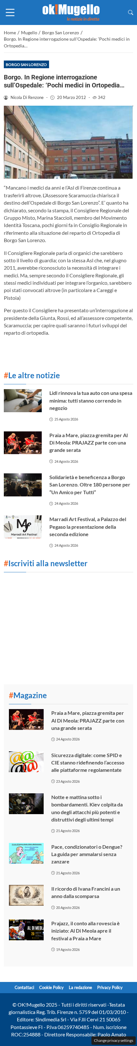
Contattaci (24, 987)
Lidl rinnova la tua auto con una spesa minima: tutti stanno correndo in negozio (90, 400)
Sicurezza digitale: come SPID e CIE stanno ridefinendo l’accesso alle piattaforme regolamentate (87, 762)
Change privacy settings (113, 1040)
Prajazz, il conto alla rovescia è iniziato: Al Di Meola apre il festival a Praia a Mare (85, 930)
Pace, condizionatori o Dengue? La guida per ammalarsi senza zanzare (86, 854)
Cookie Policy (51, 987)
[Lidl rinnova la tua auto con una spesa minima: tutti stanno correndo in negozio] (23, 400)
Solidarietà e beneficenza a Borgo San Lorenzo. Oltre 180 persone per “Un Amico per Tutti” (89, 484)
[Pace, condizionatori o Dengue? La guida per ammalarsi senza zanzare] (26, 853)
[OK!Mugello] (71, 12)
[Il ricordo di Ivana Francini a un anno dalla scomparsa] (26, 895)
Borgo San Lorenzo (26, 64)
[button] (130, 12)
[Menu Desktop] (10, 12)
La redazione (80, 987)
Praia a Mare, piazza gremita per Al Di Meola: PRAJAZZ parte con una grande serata (88, 442)
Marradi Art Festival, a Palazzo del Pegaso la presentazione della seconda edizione (87, 526)
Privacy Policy (110, 987)
